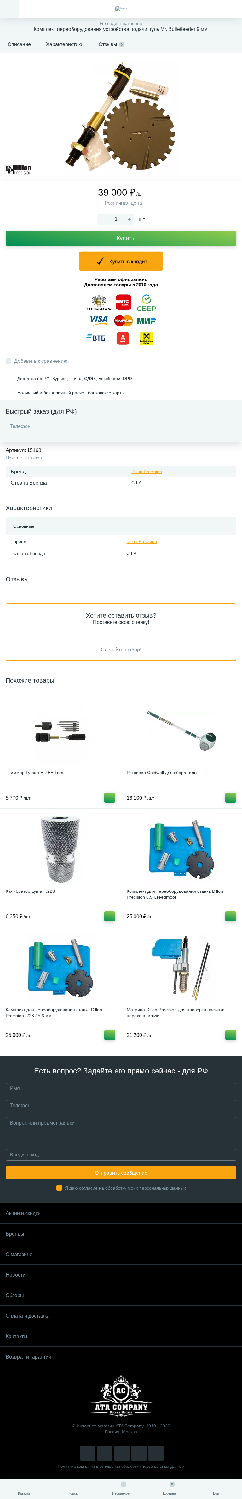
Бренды (15, 1234)
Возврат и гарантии (28, 1357)
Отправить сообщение (121, 1173)
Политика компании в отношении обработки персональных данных (121, 1466)
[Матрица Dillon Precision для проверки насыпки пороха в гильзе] (181, 968)
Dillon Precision (146, 471)
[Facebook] (139, 1453)
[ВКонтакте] (104, 1453)
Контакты (16, 1336)
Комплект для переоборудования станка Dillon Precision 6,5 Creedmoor (175, 894)
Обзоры (15, 1295)
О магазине (19, 1254)
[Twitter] (122, 1453)
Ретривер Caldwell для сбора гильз (162, 772)
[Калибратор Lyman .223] (60, 849)
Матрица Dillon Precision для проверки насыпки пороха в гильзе (176, 1012)
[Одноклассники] (156, 1453)
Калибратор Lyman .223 (30, 891)
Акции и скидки (23, 1213)
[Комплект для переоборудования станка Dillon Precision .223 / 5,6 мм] (60, 968)
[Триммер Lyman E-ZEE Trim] (60, 731)
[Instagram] (87, 1453)
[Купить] (109, 798)
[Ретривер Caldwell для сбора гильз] (181, 731)
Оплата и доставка (27, 1316)
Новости (16, 1275)
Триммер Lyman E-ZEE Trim (34, 772)
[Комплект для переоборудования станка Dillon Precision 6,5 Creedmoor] (181, 849)
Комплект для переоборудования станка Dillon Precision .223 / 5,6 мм (54, 1012)
